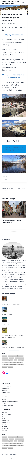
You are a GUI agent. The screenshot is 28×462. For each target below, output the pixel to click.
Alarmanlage (21, 360)
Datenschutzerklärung (7, 405)
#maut (10, 355)
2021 (8, 360)
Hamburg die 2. (22, 187)
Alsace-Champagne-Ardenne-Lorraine (16, 362)
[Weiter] (24, 216)
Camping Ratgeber (6, 386)
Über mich (4, 397)
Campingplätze (5, 388)
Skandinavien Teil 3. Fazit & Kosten (11, 304)
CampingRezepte (6, 392)
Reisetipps (17, 12)
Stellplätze (4, 390)
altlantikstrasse (5, 364)
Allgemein (4, 12)
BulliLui (12, 12)
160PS (4, 360)
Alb (3, 362)
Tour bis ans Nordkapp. (8, 325)
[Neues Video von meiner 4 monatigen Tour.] (4, 342)
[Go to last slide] (4, 216)
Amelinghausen (20, 364)
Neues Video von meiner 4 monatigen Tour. (13, 347)
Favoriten (4, 424)
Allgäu (7, 362)
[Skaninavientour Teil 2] (4, 309)
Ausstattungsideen (6, 414)
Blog (9, 12)
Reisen (3, 394)
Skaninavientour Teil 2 (7, 314)
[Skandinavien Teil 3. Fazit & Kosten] (4, 298)
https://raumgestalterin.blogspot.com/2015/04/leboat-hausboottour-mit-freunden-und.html (14, 149)
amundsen (10, 366)
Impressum (4, 403)
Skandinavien (5, 428)
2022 (12, 360)
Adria (16, 360)
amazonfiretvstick (13, 364)
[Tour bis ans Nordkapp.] (4, 319)
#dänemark (5, 355)
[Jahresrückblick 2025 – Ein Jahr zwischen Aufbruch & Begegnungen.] (4, 330)
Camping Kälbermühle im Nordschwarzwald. (7, 188)
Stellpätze (4, 430)
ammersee (4, 366)
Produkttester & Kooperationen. (10, 401)
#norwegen (15, 355)
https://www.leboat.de (14, 35)
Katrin (5, 23)
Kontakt (4, 399)
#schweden (21, 355)
